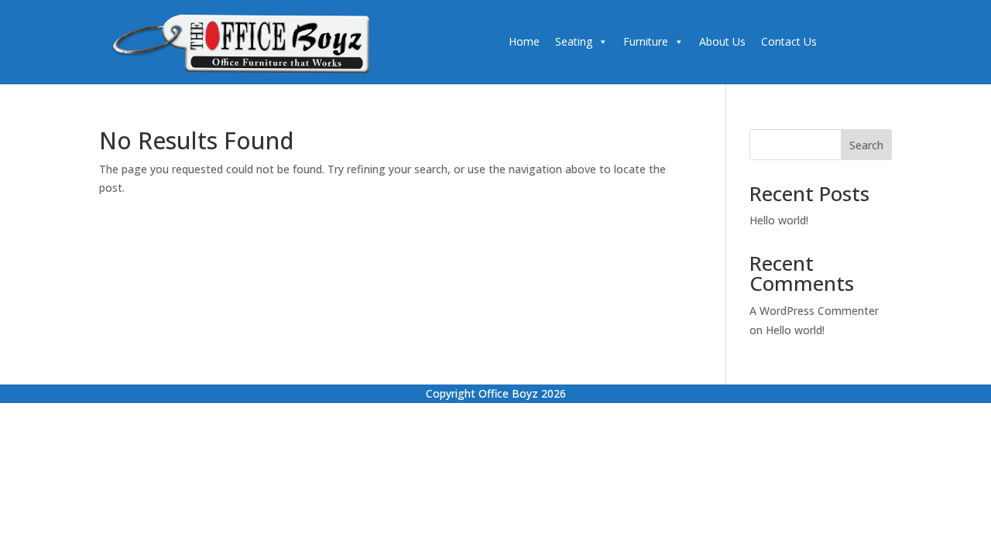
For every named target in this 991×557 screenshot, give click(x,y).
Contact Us (789, 41)
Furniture (645, 41)
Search (866, 145)
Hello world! (778, 220)
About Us (722, 41)
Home (524, 41)
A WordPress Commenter (814, 310)
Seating (573, 41)
